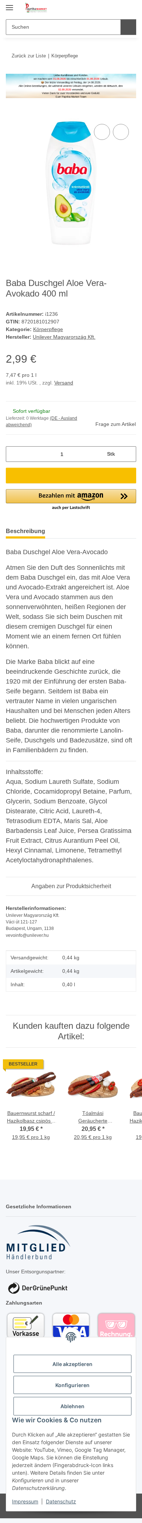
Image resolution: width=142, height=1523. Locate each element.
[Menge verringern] (14, 454)
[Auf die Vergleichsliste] (102, 132)
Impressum (25, 1501)
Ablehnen (72, 1406)
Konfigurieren (72, 1385)
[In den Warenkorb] (11, 114)
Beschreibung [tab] (25, 531)
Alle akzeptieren (72, 1364)
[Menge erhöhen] (128, 454)
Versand (63, 383)
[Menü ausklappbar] (9, 4)
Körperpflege (48, 329)
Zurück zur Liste (29, 56)
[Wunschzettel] (118, 8)
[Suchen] (128, 27)
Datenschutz (61, 1501)
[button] (107, 8)
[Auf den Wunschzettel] (121, 132)
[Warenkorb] (130, 8)
